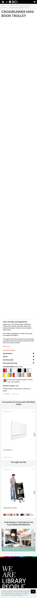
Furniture (10, 5)
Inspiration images (9, 350)
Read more (25, 595)
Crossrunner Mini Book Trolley (19, 7)
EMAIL (7, 394)
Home (3, 5)
